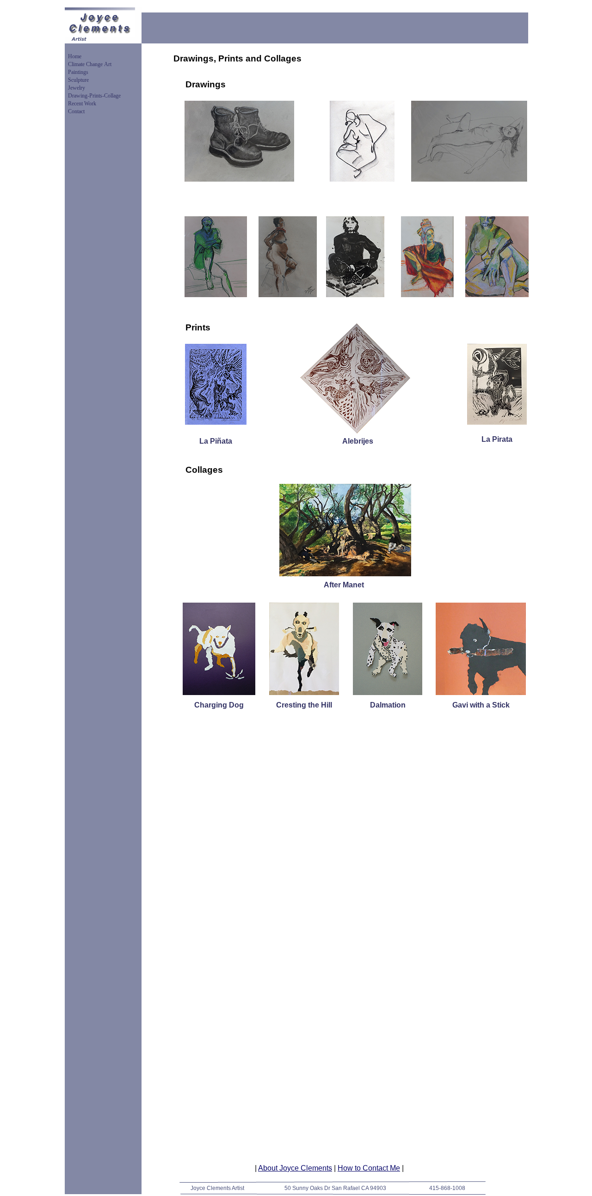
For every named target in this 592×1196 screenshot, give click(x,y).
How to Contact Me (369, 1168)
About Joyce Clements (295, 1168)
